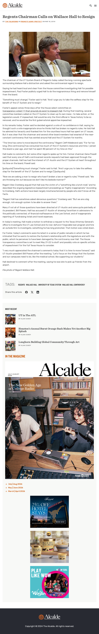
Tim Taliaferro (11, 21)
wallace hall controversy (73, 285)
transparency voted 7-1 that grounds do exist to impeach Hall (32, 111)
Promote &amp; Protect (31, 21)
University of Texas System (49, 285)
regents (21, 285)
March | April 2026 (16, 491)
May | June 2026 (15, 488)
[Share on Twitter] (32, 292)
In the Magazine (15, 356)
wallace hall (31, 285)
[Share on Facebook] (26, 292)
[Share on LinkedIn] (37, 292)
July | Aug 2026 (15, 484)
